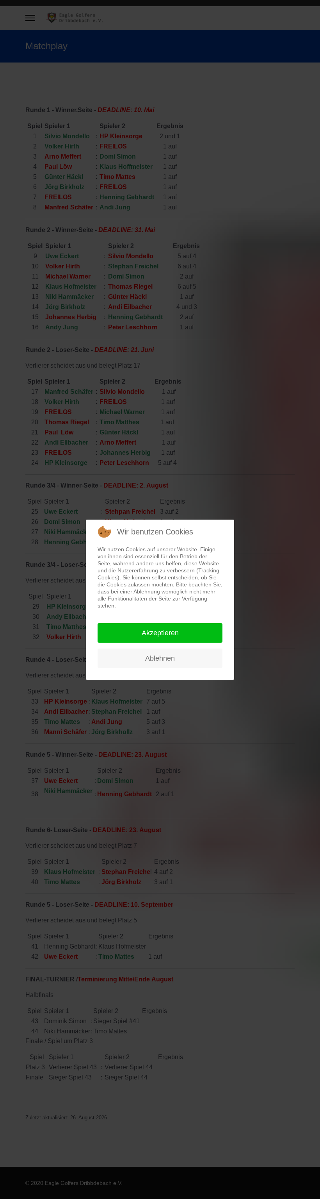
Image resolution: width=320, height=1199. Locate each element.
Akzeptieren (160, 633)
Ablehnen (160, 658)
